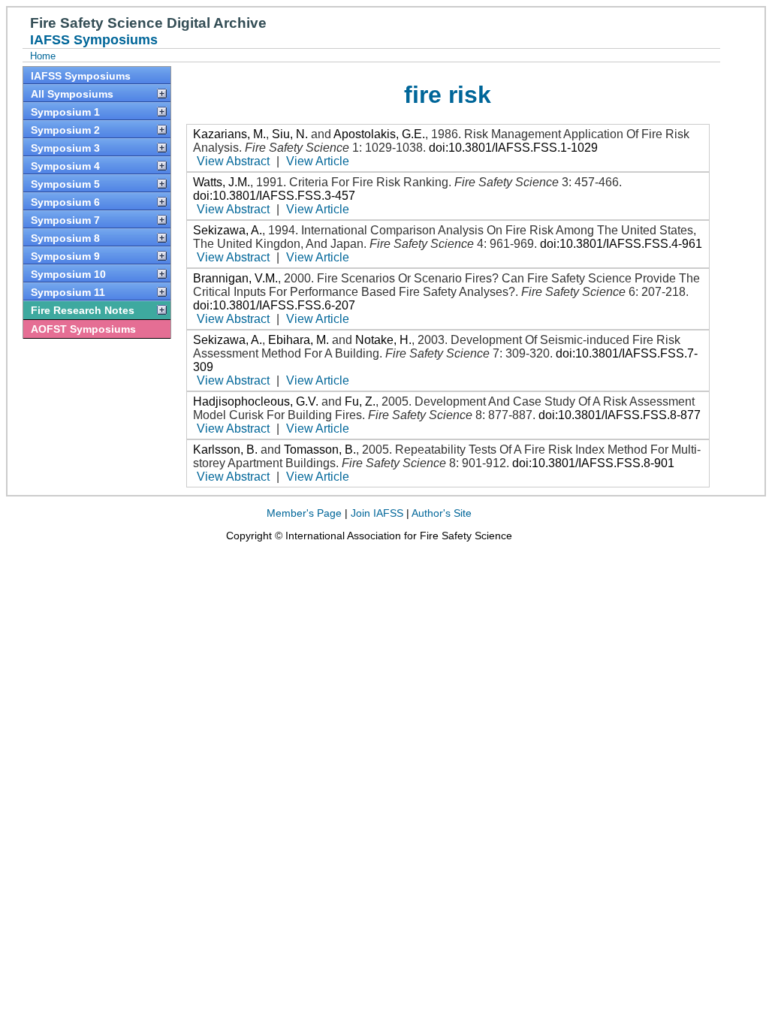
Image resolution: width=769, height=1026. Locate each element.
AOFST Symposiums (83, 329)
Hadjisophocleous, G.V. (255, 401)
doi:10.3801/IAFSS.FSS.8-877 (619, 415)
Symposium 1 (65, 112)
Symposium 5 (65, 184)
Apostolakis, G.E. (379, 134)
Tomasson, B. (320, 449)
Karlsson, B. (225, 449)
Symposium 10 (68, 274)
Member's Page (304, 513)
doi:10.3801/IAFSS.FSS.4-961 (621, 243)
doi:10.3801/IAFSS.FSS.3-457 (274, 195)
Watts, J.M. (221, 182)
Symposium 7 (65, 220)
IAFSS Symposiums (81, 76)
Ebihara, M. (298, 339)
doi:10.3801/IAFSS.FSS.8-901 (593, 463)
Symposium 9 (65, 256)
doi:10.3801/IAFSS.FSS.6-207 (274, 305)
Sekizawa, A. (227, 230)
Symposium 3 (65, 148)
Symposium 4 (65, 166)
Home (43, 56)
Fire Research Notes (82, 310)
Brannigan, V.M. (235, 278)
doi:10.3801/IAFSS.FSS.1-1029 (513, 147)
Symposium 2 (65, 130)
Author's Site (442, 513)
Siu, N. (290, 134)
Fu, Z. (360, 401)
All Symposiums (72, 94)
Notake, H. (383, 339)
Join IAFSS (377, 513)
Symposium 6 (65, 202)
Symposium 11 (68, 292)
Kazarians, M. (229, 134)
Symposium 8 (65, 238)
